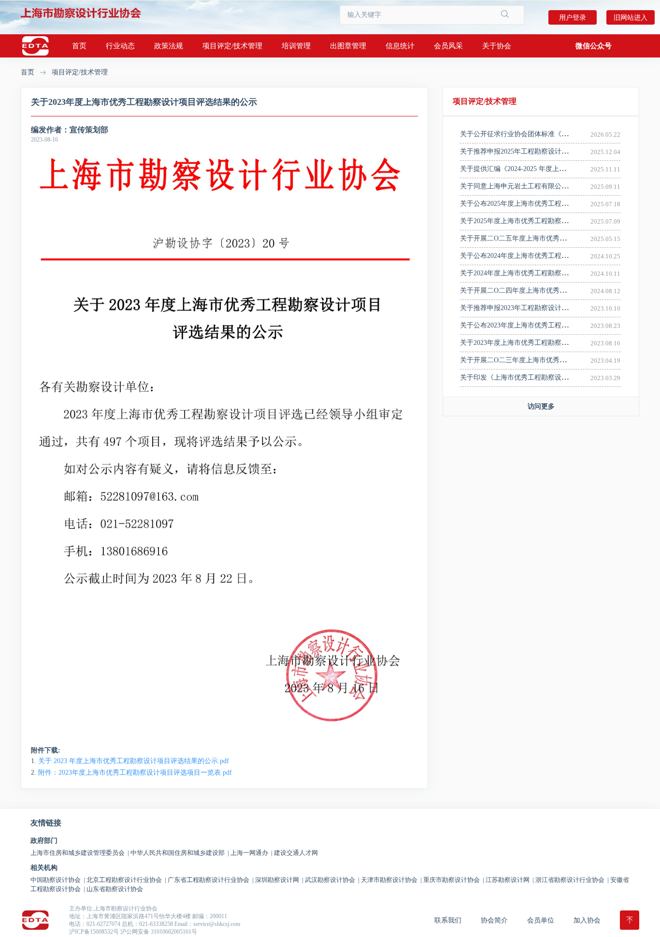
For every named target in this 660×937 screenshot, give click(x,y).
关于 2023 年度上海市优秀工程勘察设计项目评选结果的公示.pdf (133, 761)
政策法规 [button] (168, 46)
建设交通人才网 (296, 852)
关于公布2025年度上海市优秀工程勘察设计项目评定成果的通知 (554, 203)
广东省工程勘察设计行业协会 (211, 879)
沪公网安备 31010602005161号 (158, 931)
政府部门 (43, 841)
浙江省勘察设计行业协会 (572, 879)
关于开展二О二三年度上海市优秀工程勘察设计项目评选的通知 (553, 360)
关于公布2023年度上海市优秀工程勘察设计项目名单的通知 (548, 325)
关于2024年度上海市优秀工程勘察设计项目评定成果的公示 (548, 273)
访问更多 (541, 406)
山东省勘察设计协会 (114, 889)
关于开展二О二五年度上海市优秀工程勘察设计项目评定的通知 (553, 238)
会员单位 (540, 920)
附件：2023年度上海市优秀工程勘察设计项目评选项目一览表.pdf (135, 772)
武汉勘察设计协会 (332, 879)
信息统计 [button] (400, 46)
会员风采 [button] (448, 46)
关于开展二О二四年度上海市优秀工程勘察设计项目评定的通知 (553, 290)
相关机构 (43, 868)
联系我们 (447, 920)
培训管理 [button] (296, 46)
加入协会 (587, 920)
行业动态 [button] (120, 46)
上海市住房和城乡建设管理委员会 (79, 852)
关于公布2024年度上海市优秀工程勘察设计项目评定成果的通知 (554, 255)
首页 (79, 46)
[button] (593, 45)
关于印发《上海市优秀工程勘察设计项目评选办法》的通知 (548, 377)
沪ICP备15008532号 (94, 931)
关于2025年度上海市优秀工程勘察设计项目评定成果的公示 (548, 221)
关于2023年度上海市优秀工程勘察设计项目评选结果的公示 (548, 342)
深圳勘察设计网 (279, 879)
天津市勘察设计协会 (391, 879)
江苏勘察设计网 (510, 879)
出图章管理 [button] (348, 46)
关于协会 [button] (496, 46)
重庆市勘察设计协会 (453, 879)
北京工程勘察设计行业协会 (126, 879)
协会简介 (494, 920)
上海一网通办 (251, 852)
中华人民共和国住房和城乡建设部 (179, 852)
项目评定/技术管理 (80, 72)
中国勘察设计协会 (57, 879)
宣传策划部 (89, 130)
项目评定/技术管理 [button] (232, 46)
